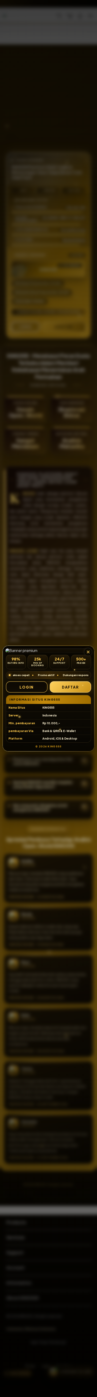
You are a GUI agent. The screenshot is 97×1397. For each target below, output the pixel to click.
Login (27, 687)
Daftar (70, 687)
